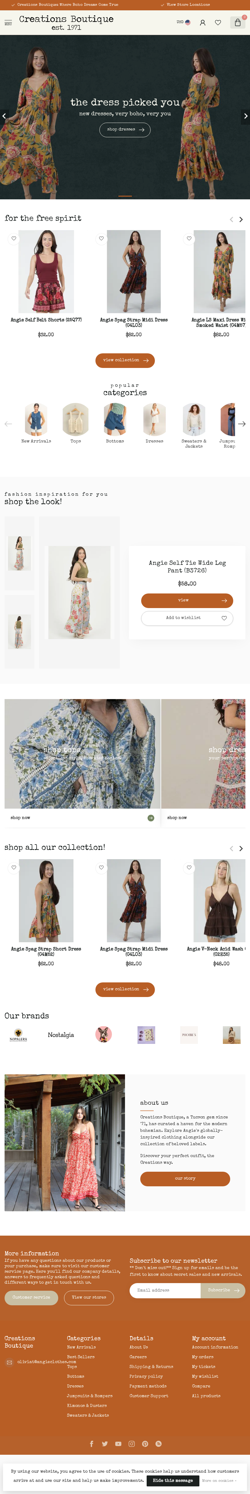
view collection (121, 360)
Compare (201, 1386)
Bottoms (75, 1377)
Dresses (75, 1386)
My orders (202, 1357)
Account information (215, 1347)
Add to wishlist (183, 618)
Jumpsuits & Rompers (89, 1396)
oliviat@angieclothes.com (46, 1362)
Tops (72, 1367)
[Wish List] (218, 22)
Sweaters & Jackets (88, 1416)
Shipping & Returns (151, 1367)
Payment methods (148, 1386)
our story (185, 1179)
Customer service (31, 1298)
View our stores (89, 1298)
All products (206, 1396)
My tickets (203, 1367)
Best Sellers (81, 1357)
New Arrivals (81, 1347)
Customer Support (149, 1396)
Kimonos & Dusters (87, 1406)
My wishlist (205, 1377)
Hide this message (173, 1481)
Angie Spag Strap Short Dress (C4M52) (46, 952)
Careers (138, 1357)
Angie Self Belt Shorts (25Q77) (46, 320)
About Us (139, 1347)
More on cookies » (219, 1481)
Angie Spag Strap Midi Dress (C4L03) (134, 323)
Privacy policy (146, 1377)
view (183, 600)
